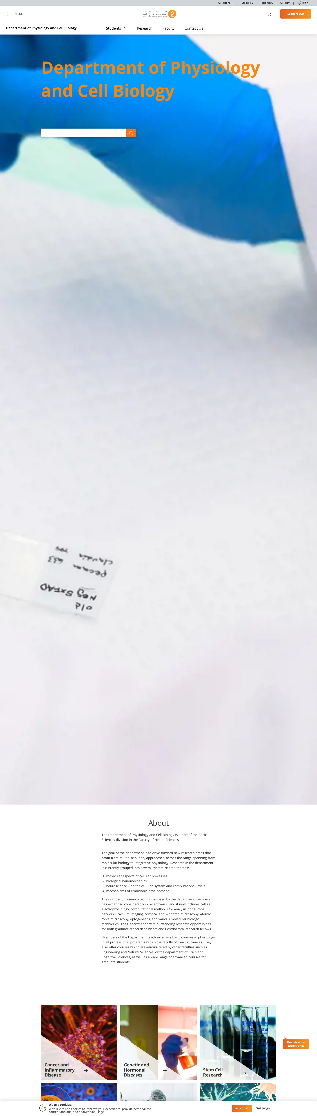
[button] (16, 14)
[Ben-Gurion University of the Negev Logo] (159, 14)
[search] (269, 14)
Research (144, 28)
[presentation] (79, 1042)
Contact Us (194, 28)
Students (113, 28)
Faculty (168, 28)
